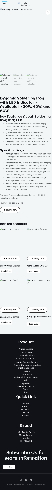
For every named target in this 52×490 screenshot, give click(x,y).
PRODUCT (26, 409)
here (15, 198)
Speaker (26, 383)
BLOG (26, 412)
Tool (26, 392)
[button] (48, 12)
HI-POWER (26, 441)
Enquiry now (10, 209)
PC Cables (27, 352)
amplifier (27, 374)
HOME (26, 403)
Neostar (26, 438)
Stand (26, 389)
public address (26, 367)
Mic (26, 380)
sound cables (27, 355)
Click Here (9, 467)
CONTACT (26, 415)
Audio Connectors (26, 358)
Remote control (26, 386)
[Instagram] (21, 480)
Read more (6, 271)
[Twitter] (31, 480)
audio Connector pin (27, 362)
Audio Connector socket (27, 365)
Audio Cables (26, 349)
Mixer (27, 371)
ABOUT (26, 406)
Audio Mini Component (26, 377)
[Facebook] (26, 480)
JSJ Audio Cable (26, 432)
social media (17, 203)
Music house (26, 435)
